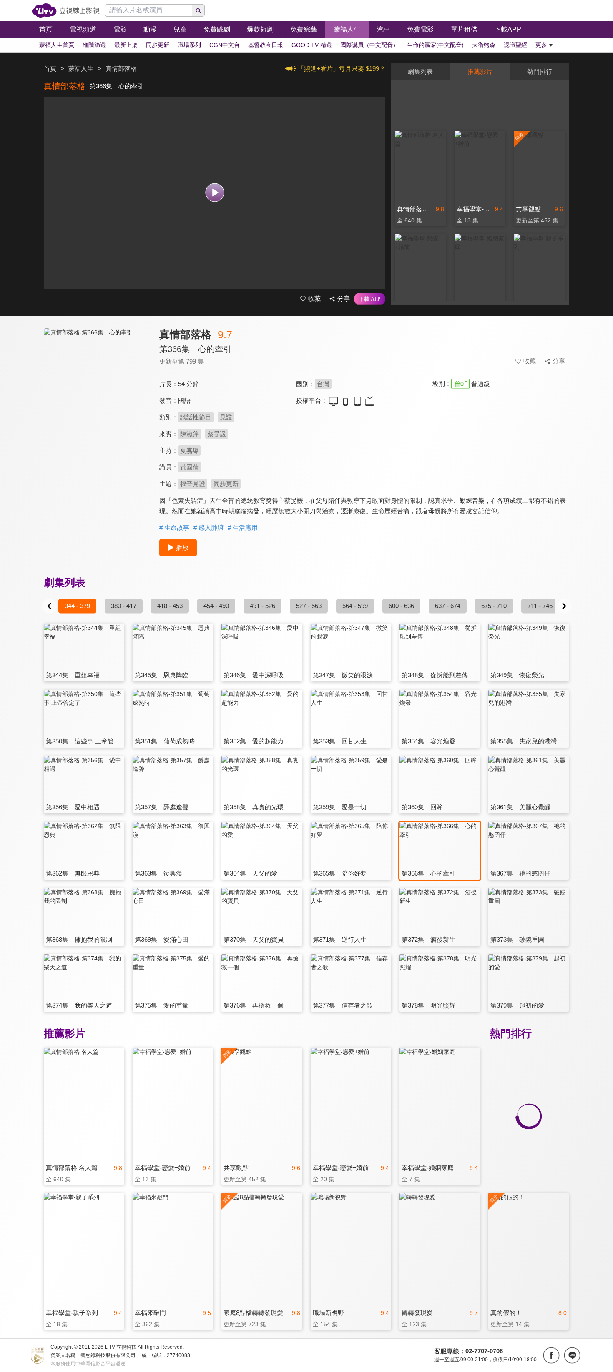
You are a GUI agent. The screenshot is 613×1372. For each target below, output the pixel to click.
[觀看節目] (214, 192)
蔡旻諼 (216, 433)
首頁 (50, 68)
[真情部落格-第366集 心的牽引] (96, 402)
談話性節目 (195, 417)
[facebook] (551, 1355)
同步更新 (226, 483)
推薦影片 (479, 71)
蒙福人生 (80, 68)
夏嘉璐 (189, 450)
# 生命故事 (174, 527)
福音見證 (192, 483)
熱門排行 (539, 71)
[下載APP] (369, 299)
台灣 (323, 383)
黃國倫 (189, 467)
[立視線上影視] (65, 10)
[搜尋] (198, 10)
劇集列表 (420, 71)
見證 (226, 417)
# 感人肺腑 (208, 527)
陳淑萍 (189, 433)
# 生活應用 (243, 527)
